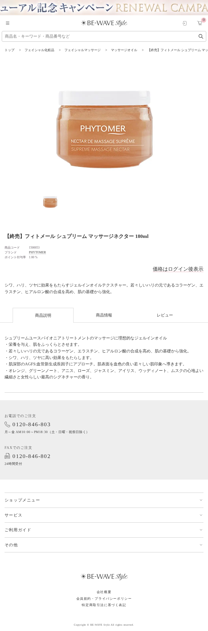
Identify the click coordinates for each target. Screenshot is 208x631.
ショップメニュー (22, 500)
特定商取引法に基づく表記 (104, 605)
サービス (13, 515)
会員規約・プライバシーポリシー (104, 598)
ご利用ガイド (18, 530)
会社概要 (104, 592)
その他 (11, 545)
